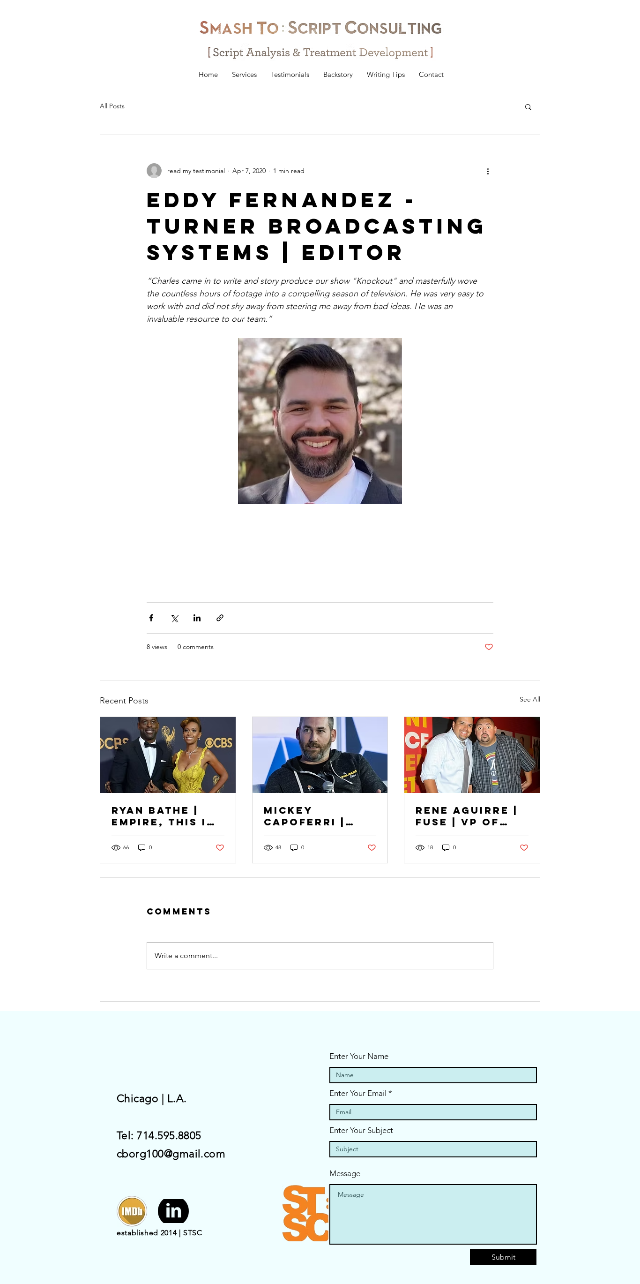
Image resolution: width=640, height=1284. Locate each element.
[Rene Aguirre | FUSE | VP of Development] (472, 755)
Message (344, 1174)
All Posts (112, 106)
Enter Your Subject (361, 1130)
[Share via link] (220, 617)
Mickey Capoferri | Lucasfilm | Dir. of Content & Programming (320, 816)
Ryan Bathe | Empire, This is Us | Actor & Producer (163, 816)
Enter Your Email (358, 1093)
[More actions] (487, 170)
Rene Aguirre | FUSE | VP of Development (467, 816)
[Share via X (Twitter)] (174, 617)
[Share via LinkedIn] (197, 617)
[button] (528, 106)
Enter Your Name (358, 1056)
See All (530, 699)
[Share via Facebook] (151, 617)
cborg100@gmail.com (171, 1154)
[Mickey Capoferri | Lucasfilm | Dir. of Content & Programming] (320, 755)
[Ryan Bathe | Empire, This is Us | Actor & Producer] (168, 755)
